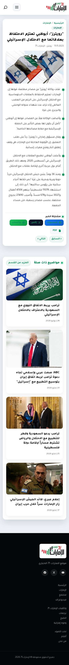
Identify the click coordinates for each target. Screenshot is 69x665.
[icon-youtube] (63, 572)
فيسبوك (52, 222)
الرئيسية (59, 23)
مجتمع (62, 595)
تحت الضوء (60, 631)
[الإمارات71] (56, 7)
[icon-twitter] (54, 572)
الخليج (63, 618)
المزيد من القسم (18, 263)
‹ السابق (56, 239)
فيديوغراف (60, 600)
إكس (34, 222)
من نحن (62, 641)
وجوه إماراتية (60, 623)
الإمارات (47, 23)
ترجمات (62, 613)
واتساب (16, 222)
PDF (55, 230)
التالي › (41, 239)
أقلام (63, 636)
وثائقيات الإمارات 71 (57, 608)
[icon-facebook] (45, 572)
